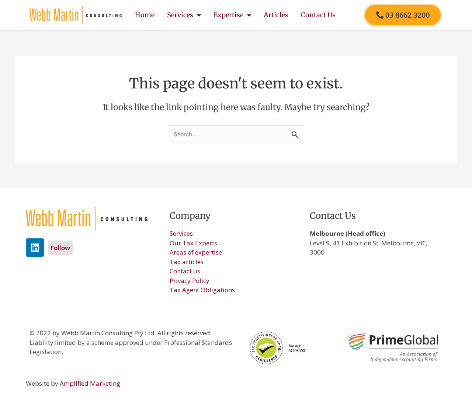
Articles (276, 15)
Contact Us (318, 15)
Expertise (228, 15)
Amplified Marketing (90, 383)
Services (180, 15)
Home (145, 15)
